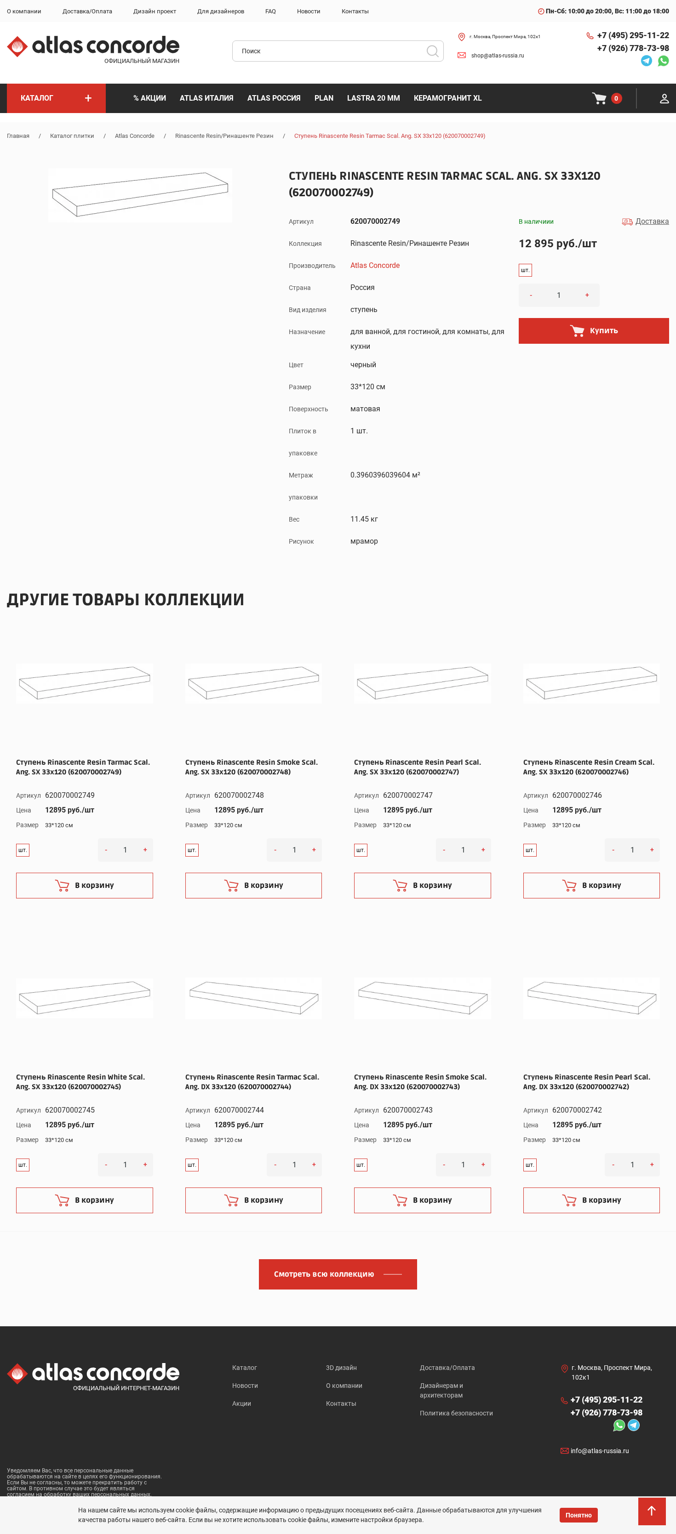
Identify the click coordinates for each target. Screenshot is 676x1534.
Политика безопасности (456, 1413)
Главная (18, 135)
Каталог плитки (72, 135)
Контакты (341, 1403)
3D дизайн (341, 1367)
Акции (241, 1403)
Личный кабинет (664, 98)
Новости (245, 1385)
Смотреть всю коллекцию (324, 1274)
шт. (525, 270)
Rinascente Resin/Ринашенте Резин (224, 135)
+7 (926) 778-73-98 (633, 48)
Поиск (433, 51)
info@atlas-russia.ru (600, 1450)
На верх (653, 1515)
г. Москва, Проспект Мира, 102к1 (505, 36)
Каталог (244, 1367)
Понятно (579, 1515)
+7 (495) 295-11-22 (633, 35)
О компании (344, 1385)
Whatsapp (661, 61)
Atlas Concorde (135, 135)
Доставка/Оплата (447, 1367)
